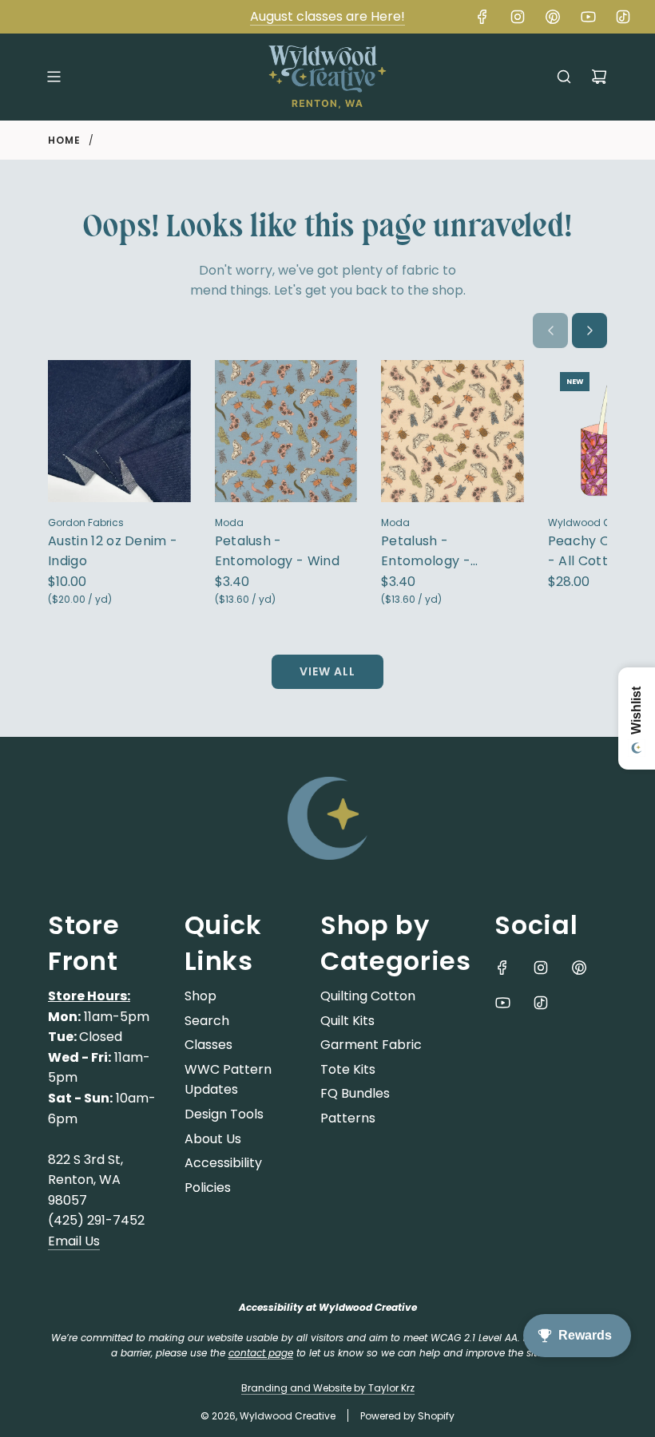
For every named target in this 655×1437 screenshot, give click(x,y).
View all (327, 671)
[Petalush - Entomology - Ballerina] (452, 431)
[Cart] (599, 76)
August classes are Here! (327, 16)
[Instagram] (517, 17)
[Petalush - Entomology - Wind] (286, 431)
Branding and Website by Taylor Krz (328, 1388)
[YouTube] (587, 17)
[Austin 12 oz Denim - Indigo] (119, 431)
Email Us (74, 1241)
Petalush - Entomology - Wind (277, 551)
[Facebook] (482, 17)
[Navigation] (53, 76)
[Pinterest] (552, 17)
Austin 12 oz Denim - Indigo (112, 551)
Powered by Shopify (407, 1416)
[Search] (564, 76)
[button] (550, 330)
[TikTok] (623, 17)
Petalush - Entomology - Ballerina (425, 552)
